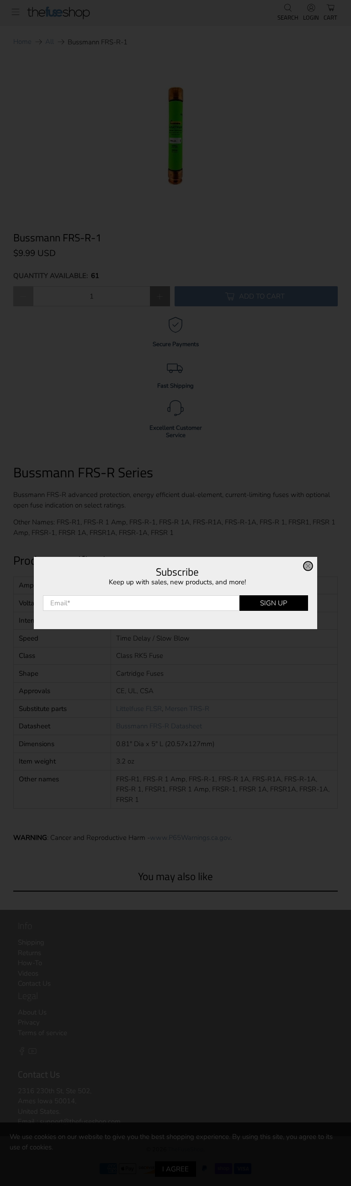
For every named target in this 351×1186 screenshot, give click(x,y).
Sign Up (273, 603)
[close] (308, 566)
